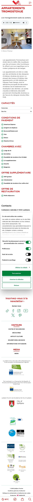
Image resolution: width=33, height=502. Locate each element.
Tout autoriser (16, 273)
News (16, 353)
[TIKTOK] (7, 310)
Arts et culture (16, 336)
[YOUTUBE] (25, 310)
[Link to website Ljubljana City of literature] (16, 433)
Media (16, 349)
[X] (13, 315)
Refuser (16, 285)
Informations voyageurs (16, 344)
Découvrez (16, 333)
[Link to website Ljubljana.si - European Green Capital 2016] (16, 421)
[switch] (28, 248)
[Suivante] (29, 41)
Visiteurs (16, 325)
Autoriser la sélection (16, 279)
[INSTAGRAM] (18, 310)
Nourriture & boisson (16, 340)
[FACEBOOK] (13, 310)
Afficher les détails (21, 267)
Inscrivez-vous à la (16, 299)
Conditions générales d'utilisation (16, 490)
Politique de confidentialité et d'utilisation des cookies (16, 493)
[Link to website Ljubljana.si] (16, 403)
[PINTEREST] (20, 315)
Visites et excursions (16, 329)
